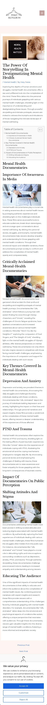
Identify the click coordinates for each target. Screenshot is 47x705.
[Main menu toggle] (42, 13)
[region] (23, 683)
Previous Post (23, 645)
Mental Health (10, 82)
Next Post (23, 651)
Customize (23, 693)
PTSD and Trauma (15, 150)
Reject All (23, 699)
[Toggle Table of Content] (39, 130)
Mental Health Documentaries (16, 133)
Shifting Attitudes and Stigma (19, 155)
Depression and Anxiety (17, 148)
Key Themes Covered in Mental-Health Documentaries (20, 144)
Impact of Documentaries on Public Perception (23, 153)
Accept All (23, 686)
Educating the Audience (17, 157)
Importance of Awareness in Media (20, 136)
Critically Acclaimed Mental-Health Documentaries (20, 139)
